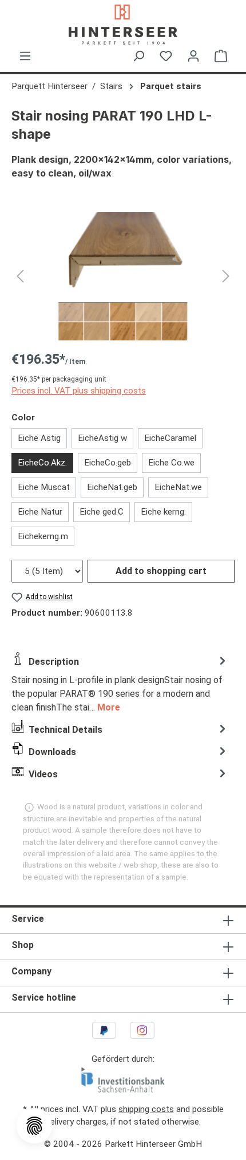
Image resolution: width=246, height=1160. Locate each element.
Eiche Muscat (44, 487)
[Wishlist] (166, 56)
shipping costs (146, 1109)
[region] (123, 276)
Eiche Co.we (171, 462)
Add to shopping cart (161, 570)
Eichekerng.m (43, 536)
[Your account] (193, 56)
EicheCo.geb (107, 462)
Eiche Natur (40, 512)
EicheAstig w (102, 438)
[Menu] (25, 56)
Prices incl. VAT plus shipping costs (78, 391)
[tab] (120, 683)
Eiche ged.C (102, 512)
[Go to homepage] (123, 25)
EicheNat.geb (112, 487)
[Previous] (20, 276)
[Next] (226, 276)
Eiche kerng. (163, 512)
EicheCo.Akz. (42, 462)
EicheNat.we (178, 487)
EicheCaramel (170, 438)
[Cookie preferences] (34, 1126)
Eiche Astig (39, 438)
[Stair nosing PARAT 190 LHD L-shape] (122, 276)
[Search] (138, 56)
